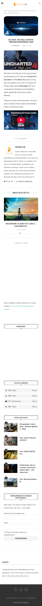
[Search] (40, 3)
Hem (5, 11)
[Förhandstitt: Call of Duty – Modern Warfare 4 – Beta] (10, 426)
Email (6, 522)
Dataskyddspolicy (31, 597)
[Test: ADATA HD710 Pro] (10, 453)
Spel (9, 11)
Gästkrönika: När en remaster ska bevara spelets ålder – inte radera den (27, 467)
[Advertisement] (21, 352)
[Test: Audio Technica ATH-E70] (10, 440)
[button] (6, 215)
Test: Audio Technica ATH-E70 (28, 438)
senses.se (16, 45)
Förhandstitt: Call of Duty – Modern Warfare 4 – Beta (29, 425)
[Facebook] (16, 588)
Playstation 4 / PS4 (18, 11)
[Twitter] (21, 588)
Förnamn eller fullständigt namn (14, 512)
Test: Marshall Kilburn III (28, 479)
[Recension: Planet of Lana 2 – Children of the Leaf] (19, 209)
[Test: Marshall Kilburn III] (10, 481)
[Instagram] (26, 588)
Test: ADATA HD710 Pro (27, 452)
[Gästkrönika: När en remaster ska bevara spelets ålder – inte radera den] (10, 467)
